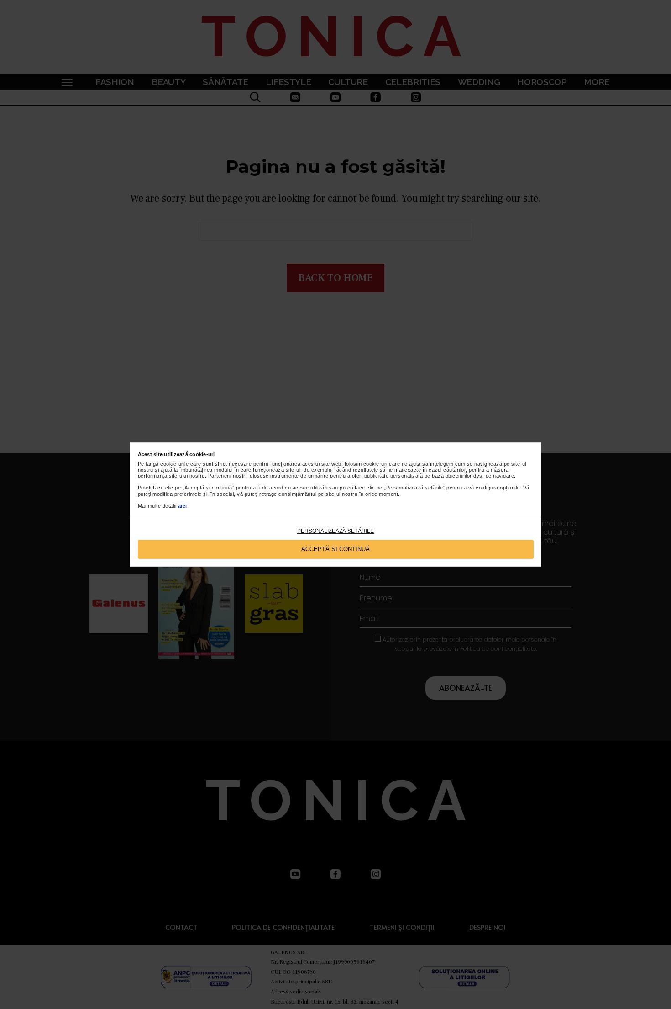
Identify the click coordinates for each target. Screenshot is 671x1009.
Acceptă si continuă (335, 549)
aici (182, 506)
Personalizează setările (335, 531)
